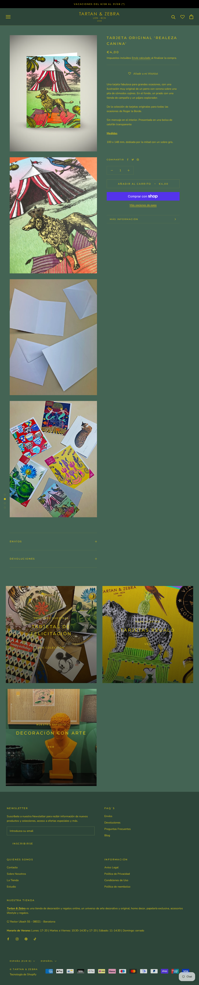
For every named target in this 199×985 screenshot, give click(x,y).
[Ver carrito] (191, 17)
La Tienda (12, 880)
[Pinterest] (138, 159)
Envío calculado (141, 58)
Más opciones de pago (143, 205)
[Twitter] (133, 159)
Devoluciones (22, 558)
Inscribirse (22, 843)
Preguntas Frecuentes (117, 829)
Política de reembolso (117, 886)
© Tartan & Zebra (24, 969)
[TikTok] (35, 939)
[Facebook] (128, 159)
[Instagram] (17, 939)
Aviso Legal (111, 867)
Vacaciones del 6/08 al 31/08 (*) (99, 4)
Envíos (16, 541)
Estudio (11, 886)
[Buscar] (173, 17)
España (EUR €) (20, 961)
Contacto (12, 867)
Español (47, 961)
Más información (124, 219)
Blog (107, 835)
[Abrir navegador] (8, 16)
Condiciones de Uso (116, 880)
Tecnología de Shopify (23, 974)
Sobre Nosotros (16, 874)
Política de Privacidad (117, 874)
